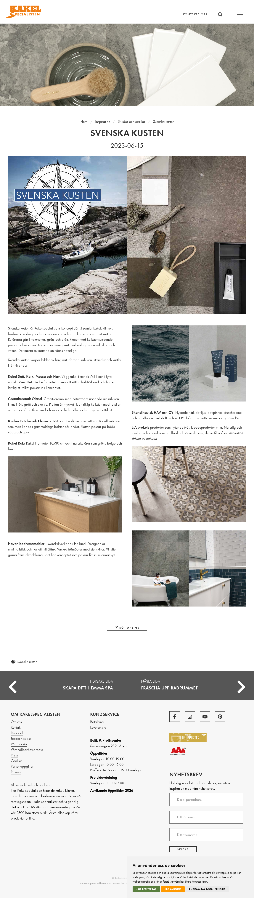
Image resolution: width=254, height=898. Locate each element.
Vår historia (19, 744)
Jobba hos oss (21, 738)
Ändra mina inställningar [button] (207, 889)
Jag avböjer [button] (173, 889)
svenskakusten (27, 661)
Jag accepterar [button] (146, 889)
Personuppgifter (22, 766)
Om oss (16, 721)
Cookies (16, 760)
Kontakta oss (195, 14)
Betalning (97, 721)
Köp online (128, 627)
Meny (240, 14)
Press (14, 755)
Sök (220, 14)
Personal (17, 732)
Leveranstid (98, 727)
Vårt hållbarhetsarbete (27, 749)
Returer (16, 771)
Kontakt (16, 727)
